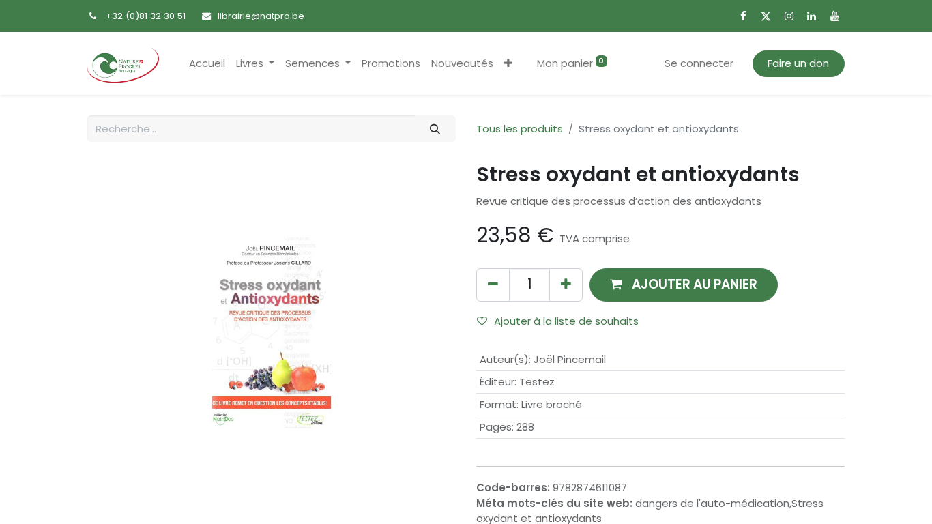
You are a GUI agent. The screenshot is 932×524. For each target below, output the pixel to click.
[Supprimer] (493, 285)
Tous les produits (519, 128)
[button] (508, 64)
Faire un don (798, 63)
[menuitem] (207, 64)
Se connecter (699, 63)
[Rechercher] (435, 128)
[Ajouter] (566, 285)
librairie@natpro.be (261, 16)
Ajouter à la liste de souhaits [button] (566, 321)
